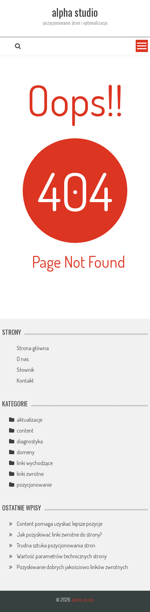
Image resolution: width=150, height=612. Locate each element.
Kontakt (25, 380)
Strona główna (33, 348)
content (25, 430)
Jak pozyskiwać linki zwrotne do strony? (59, 534)
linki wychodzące (35, 462)
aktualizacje (29, 419)
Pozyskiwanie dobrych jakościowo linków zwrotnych (72, 566)
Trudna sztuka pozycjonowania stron (56, 545)
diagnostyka (30, 441)
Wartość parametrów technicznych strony (62, 556)
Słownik (25, 369)
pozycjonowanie (34, 484)
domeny (26, 452)
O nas (23, 358)
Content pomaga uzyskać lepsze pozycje (59, 523)
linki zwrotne (30, 473)
